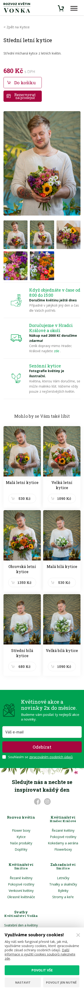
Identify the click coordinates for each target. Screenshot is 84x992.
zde (57, 351)
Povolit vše (42, 970)
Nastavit (23, 982)
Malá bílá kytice (62, 566)
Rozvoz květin (21, 817)
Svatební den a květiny (21, 925)
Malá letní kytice (22, 482)
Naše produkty (21, 843)
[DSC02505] (16, 234)
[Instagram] (47, 801)
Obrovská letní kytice (22, 569)
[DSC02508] (68, 234)
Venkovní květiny (21, 890)
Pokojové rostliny (63, 837)
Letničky (63, 878)
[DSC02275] (42, 265)
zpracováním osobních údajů (51, 757)
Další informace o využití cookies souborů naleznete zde (40, 954)
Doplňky (21, 849)
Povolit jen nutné (61, 982)
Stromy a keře (63, 897)
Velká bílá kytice (62, 650)
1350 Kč (25, 582)
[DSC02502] (42, 234)
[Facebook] (37, 801)
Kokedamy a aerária (63, 843)
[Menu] (74, 8)
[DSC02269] (16, 265)
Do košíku (25, 82)
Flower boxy (21, 830)
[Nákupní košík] (61, 8)
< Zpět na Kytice (17, 27)
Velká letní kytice (61, 485)
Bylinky (63, 890)
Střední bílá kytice (22, 653)
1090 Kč (64, 498)
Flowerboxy (63, 849)
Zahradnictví (63, 866)
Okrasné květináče (21, 897)
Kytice (21, 837)
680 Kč (24, 666)
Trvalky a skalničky (63, 884)
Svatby (21, 914)
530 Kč (24, 498)
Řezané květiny (63, 830)
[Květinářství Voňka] (17, 7)
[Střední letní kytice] (42, 165)
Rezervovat (25, 96)
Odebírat (42, 747)
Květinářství (63, 819)
